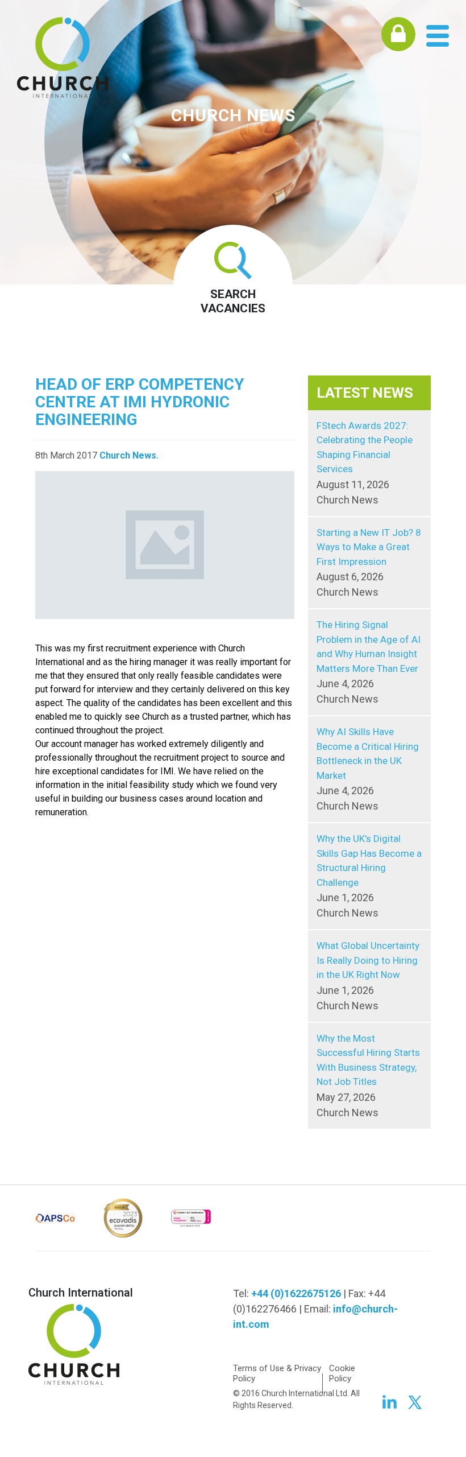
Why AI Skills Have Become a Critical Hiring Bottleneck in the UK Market (368, 769)
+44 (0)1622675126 (296, 1293)
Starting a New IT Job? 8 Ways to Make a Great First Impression (369, 563)
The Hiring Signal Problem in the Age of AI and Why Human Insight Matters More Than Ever (369, 662)
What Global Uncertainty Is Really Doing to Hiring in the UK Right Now (368, 976)
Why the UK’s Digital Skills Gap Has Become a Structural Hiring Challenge (369, 876)
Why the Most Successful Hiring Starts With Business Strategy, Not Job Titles (368, 1075)
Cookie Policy (342, 1373)
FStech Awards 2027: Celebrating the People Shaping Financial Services (365, 463)
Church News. (129, 455)
